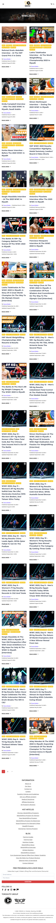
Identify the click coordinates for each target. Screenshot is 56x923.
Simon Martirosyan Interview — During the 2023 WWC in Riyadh (40, 104)
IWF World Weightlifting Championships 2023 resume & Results (13, 340)
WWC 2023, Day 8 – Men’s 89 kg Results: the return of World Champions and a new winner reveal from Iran (41, 638)
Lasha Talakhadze (46, 45)
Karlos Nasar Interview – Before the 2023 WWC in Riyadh (13, 153)
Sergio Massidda (15, 191)
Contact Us (28, 789)
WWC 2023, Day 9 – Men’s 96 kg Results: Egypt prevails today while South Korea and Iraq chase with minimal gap (41, 590)
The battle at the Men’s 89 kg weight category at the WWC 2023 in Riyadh (14, 389)
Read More (6, 66)
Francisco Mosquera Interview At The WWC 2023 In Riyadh (39, 243)
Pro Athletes (5, 47)
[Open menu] (3, 4)
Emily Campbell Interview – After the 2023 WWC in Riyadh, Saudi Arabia (13, 106)
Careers (28, 791)
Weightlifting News (28, 845)
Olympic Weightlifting (19, 45)
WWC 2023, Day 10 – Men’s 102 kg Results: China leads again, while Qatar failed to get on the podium (14, 541)
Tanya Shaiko (6, 59)
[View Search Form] (53, 4)
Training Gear (28, 839)
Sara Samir (33, 535)
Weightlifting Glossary (28, 853)
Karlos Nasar (17, 143)
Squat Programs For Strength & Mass (28, 823)
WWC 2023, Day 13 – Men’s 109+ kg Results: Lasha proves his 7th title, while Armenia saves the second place (41, 342)
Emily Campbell (10, 96)
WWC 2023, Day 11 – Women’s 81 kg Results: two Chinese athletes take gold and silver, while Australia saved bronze (41, 489)
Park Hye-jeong (6, 431)
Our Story (28, 786)
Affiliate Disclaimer (28, 802)
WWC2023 (13, 47)
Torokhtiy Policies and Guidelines (28, 794)
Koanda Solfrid (10, 481)
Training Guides (28, 837)
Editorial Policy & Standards (28, 860)
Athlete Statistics (28, 850)
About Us (28, 783)
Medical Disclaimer (28, 799)
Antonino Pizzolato (39, 189)
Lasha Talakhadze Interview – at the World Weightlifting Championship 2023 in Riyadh (40, 57)
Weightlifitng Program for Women (28, 815)
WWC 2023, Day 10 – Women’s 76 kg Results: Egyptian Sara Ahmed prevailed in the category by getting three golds (41, 543)
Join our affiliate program (28, 797)
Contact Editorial (28, 863)
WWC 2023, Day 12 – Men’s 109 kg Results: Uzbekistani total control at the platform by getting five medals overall (41, 390)
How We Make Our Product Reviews (28, 858)
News (3, 45)
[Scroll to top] (52, 917)
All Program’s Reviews (28, 804)
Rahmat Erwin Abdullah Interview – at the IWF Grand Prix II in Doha (13, 53)
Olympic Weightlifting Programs (28, 813)
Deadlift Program (28, 826)
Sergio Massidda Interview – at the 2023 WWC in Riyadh (14, 199)
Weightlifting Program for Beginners (28, 821)
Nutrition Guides (28, 842)
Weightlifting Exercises (28, 847)
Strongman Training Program (28, 828)
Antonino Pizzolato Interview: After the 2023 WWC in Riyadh (40, 199)
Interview (9, 45)
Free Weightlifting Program (28, 818)
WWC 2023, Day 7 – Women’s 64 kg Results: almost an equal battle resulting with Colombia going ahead (41, 694)
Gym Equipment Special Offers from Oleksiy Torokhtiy (28, 855)
